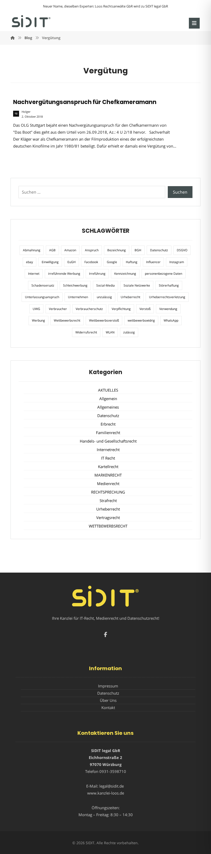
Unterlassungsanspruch (42, 297)
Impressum (108, 685)
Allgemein (108, 398)
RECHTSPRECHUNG (108, 492)
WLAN (110, 332)
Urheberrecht (130, 297)
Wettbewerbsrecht (67, 320)
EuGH (71, 262)
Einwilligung (50, 262)
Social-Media (105, 285)
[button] (194, 23)
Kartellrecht (108, 466)
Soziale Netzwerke (137, 285)
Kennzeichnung (125, 273)
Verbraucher (58, 309)
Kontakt (108, 707)
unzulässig (104, 297)
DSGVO (182, 250)
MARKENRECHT (108, 475)
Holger (26, 112)
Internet (33, 273)
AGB (52, 250)
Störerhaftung (169, 285)
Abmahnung (31, 250)
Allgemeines (108, 407)
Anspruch (92, 250)
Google (112, 262)
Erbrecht (108, 424)
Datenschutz (159, 250)
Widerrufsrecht (86, 332)
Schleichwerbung (75, 285)
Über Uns (108, 700)
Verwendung (168, 309)
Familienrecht (108, 432)
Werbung (38, 320)
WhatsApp (171, 320)
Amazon (70, 250)
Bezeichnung (116, 250)
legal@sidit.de (111, 786)
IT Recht (108, 458)
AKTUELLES (108, 390)
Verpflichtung (121, 309)
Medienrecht (108, 483)
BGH (138, 250)
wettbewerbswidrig (141, 320)
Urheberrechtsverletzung (167, 297)
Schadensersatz (42, 285)
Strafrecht (108, 500)
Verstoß (145, 309)
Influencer (153, 262)
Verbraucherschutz (89, 309)
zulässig (129, 332)
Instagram (176, 262)
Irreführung (97, 273)
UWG (36, 309)
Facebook (91, 262)
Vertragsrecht (108, 517)
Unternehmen (78, 297)
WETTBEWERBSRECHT (108, 526)
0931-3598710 (112, 771)
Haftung (131, 262)
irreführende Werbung (64, 273)
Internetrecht (108, 449)
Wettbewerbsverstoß (104, 320)
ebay (29, 262)
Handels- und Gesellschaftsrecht (108, 441)
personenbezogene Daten (163, 273)
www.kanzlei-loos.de (105, 793)
